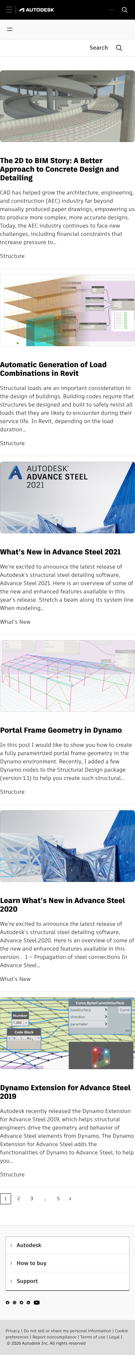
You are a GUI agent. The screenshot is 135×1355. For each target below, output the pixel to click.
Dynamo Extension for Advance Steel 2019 (65, 1092)
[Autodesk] (37, 9)
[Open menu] (9, 29)
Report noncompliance (54, 1337)
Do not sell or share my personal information (67, 1331)
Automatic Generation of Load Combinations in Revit (53, 369)
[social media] (23, 1303)
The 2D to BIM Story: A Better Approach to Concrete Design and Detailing (59, 170)
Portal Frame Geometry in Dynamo (61, 730)
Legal (114, 1337)
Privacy (13, 1331)
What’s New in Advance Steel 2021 (60, 552)
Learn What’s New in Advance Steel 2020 (62, 905)
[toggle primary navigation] (13, 10)
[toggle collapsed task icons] (112, 10)
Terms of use (92, 1337)
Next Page (70, 1199)
